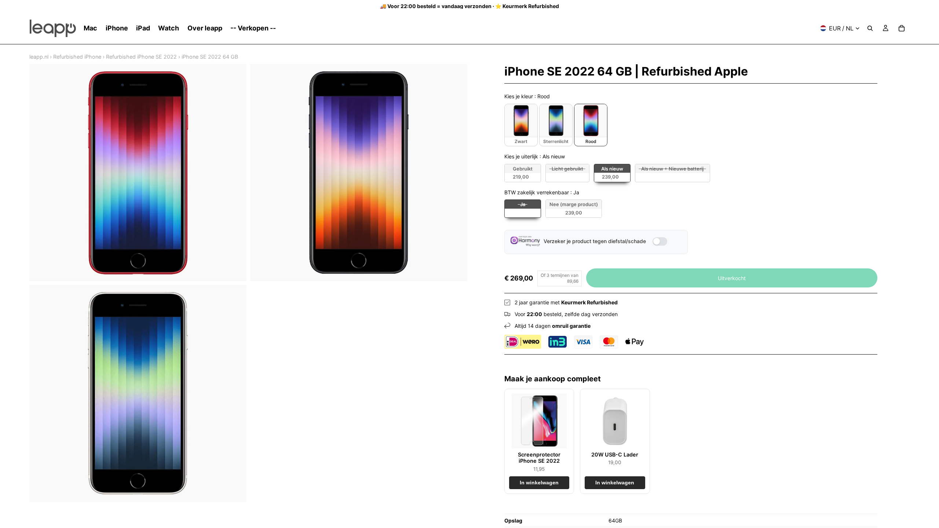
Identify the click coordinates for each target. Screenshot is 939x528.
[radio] (521, 125)
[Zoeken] (870, 28)
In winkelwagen (539, 482)
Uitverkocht (732, 278)
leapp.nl (38, 57)
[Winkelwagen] (902, 28)
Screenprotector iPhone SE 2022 (539, 457)
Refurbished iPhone (77, 57)
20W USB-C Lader (614, 454)
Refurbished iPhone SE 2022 (141, 57)
